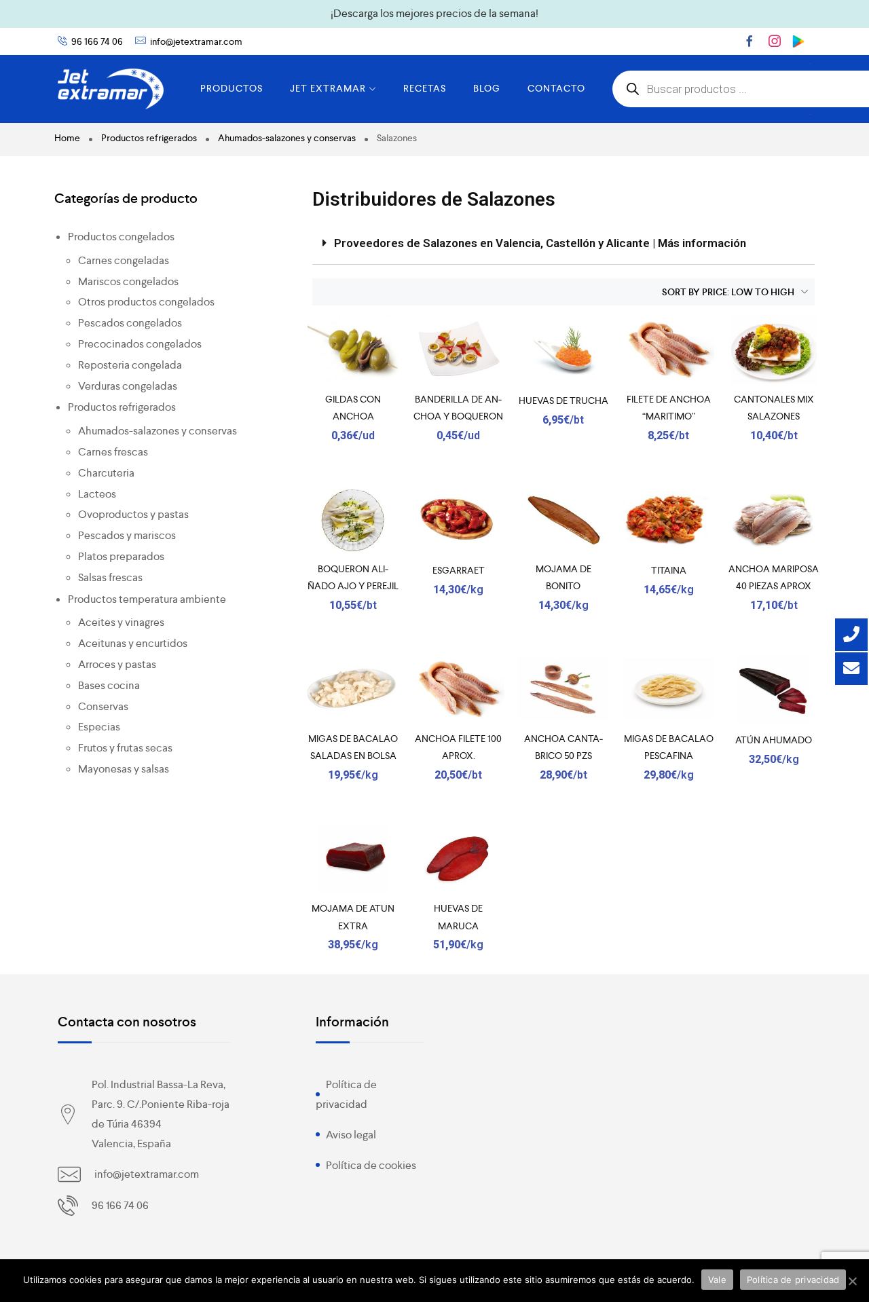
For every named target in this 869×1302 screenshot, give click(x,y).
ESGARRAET (458, 570)
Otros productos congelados (146, 302)
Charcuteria (106, 473)
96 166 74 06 (97, 41)
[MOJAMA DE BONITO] (564, 519)
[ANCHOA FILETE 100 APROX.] (458, 689)
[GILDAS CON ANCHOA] (353, 350)
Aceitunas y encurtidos (132, 643)
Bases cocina (109, 685)
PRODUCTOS (231, 88)
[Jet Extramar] (111, 89)
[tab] (563, 244)
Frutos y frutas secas (125, 748)
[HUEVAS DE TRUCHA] (564, 350)
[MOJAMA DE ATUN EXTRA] (353, 859)
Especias (99, 727)
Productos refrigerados (149, 138)
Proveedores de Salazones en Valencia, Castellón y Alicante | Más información (540, 243)
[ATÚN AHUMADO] (773, 689)
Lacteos (97, 494)
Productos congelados (121, 236)
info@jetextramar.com (196, 41)
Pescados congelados (130, 323)
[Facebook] (749, 41)
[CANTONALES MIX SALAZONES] (773, 350)
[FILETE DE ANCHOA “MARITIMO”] (668, 350)
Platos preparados (121, 556)
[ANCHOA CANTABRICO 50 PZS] (564, 689)
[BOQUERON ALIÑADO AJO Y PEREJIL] (353, 519)
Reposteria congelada (130, 365)
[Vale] (852, 1281)
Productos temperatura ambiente (147, 599)
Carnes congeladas (123, 260)
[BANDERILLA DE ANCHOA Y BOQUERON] (458, 350)
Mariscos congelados (128, 281)
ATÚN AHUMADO (773, 740)
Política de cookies (371, 1165)
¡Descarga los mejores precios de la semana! (434, 13)
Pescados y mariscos (127, 535)
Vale (717, 1279)
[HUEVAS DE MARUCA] (458, 859)
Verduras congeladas (127, 386)
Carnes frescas (113, 452)
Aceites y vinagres (121, 622)
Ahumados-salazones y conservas (287, 138)
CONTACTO (556, 88)
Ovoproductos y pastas (133, 514)
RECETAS (424, 88)
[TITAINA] (668, 519)
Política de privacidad (793, 1279)
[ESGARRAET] (458, 519)
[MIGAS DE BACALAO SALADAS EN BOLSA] (353, 689)
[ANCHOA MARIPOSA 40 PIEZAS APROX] (773, 519)
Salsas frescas (110, 577)
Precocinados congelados (140, 344)
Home (67, 138)
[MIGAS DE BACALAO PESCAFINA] (668, 689)
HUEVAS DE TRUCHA (563, 400)
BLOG (486, 88)
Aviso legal (351, 1135)
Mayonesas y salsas (123, 769)
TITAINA (668, 570)
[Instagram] (774, 41)
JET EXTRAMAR (328, 88)
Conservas (103, 706)
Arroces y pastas (117, 664)
